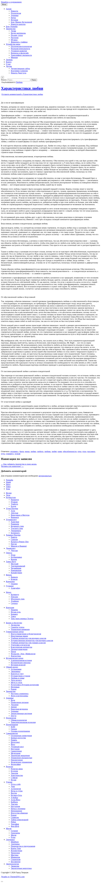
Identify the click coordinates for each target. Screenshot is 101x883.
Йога (13, 744)
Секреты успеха (17, 627)
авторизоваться (45, 476)
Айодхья (14, 513)
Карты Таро (16, 848)
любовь (47, 451)
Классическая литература (21, 647)
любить (40, 451)
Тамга (13, 616)
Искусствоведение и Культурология (26, 634)
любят (54, 451)
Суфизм (14, 778)
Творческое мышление (20, 755)
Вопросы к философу (20, 53)
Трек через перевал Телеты (22, 619)
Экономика (15, 671)
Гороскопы (15, 833)
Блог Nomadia (11, 26)
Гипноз (14, 729)
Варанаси (15, 517)
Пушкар (14, 502)
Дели (8, 495)
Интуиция (15, 749)
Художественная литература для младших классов (32, 640)
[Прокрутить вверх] (2, 881)
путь (3, 454)
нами (60, 451)
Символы (15, 817)
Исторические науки (14, 658)
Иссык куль (16, 612)
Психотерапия (12, 724)
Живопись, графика (19, 42)
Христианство (17, 775)
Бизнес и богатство (14, 623)
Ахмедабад (15, 588)
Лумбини (15, 601)
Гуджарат (10, 586)
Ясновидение (16, 851)
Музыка (14, 40)
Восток (14, 793)
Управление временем (20, 629)
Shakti (8, 482)
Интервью (15, 687)
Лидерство (15, 625)
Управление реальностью (21, 758)
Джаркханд (10, 548)
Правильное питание (20, 702)
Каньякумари (16, 573)
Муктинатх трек (18, 599)
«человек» (14, 451)
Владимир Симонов (19, 71)
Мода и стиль (16, 682)
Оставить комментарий (22, 94)
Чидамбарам (16, 568)
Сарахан (14, 539)
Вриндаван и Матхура (20, 515)
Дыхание (14, 705)
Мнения (14, 57)
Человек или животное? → (12, 466)
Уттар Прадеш (12, 508)
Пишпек (14, 610)
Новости (14, 11)
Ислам (13, 780)
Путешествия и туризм (20, 676)
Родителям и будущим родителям (25, 685)
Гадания (14, 831)
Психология (16, 13)
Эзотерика (10, 840)
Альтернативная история (21, 660)
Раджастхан (11, 497)
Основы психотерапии (20, 731)
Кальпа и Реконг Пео (20, 542)
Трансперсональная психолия (23, 722)
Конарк (14, 559)
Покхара (14, 597)
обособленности (70, 451)
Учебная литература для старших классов (28, 643)
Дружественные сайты (20, 68)
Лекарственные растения (21, 713)
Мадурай (14, 564)
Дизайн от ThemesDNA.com (13, 877)
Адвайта (14, 797)
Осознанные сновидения (21, 736)
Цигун (13, 716)
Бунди (13, 506)
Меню (4, 4)
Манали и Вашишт (19, 546)
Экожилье (15, 866)
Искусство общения (19, 813)
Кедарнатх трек (17, 526)
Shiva (8, 484)
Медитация (15, 753)
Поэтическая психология (21, 46)
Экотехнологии (12, 864)
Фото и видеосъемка (19, 696)
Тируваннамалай (18, 566)
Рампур (14, 537)
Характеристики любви (22, 88)
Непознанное (16, 811)
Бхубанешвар (16, 557)
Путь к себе (16, 784)
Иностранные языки (19, 636)
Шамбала (15, 842)
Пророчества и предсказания (23, 846)
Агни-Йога (15, 800)
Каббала (14, 802)
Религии (9, 767)
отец (79, 451)
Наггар (14, 544)
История (14, 20)
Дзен (13, 786)
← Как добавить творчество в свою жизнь (19, 464)
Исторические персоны (21, 663)
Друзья (9, 66)
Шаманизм (15, 857)
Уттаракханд (11, 519)
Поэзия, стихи (17, 35)
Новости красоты (18, 24)
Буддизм (14, 771)
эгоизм (17, 454)
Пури (13, 555)
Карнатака (10, 581)
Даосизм (14, 773)
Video (8, 487)
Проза (13, 651)
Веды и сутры (17, 791)
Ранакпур (15, 500)
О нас (8, 64)
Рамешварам (16, 570)
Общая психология (19, 720)
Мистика (14, 855)
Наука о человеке (18, 809)
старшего (10, 454)
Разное (14, 689)
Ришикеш (15, 524)
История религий (18, 665)
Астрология (16, 789)
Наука (13, 18)
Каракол (14, 614)
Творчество (11, 29)
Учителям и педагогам (20, 645)
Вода (13, 700)
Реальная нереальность (20, 49)
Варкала (14, 577)
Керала (9, 575)
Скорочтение (16, 751)
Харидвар (15, 522)
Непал (8, 592)
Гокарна (14, 584)
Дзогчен (14, 804)
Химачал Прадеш (13, 535)
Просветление (17, 760)
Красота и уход (17, 674)
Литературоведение (19, 649)
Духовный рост (17, 747)
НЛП (13, 727)
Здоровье (14, 15)
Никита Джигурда (18, 73)
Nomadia (9, 480)
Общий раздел (12, 667)
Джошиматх (16, 531)
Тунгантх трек (17, 528)
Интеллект (15, 742)
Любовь (9, 60)
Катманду (15, 594)
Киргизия (10, 607)
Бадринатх (15, 533)
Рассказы (14, 37)
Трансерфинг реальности (21, 55)
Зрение (14, 707)
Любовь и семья (17, 678)
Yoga (8, 489)
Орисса (9, 553)
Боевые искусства (18, 738)
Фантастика (16, 656)
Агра (13, 511)
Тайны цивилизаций (19, 820)
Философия (16, 764)
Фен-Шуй (15, 826)
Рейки (13, 822)
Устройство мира (13, 44)
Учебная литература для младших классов (28, 638)
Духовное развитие (19, 51)
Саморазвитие (12, 733)
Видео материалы (18, 33)
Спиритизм (15, 859)
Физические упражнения (21, 762)
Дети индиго (16, 680)
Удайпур (14, 504)
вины (27, 451)
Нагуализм (15, 806)
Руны (13, 837)
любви (33, 451)
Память (14, 740)
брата (21, 451)
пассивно (91, 451)
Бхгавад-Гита (16, 795)
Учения (9, 782)
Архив (8, 9)
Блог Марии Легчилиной (21, 22)
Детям (13, 31)
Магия (8, 828)
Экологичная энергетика (21, 868)
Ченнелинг (15, 853)
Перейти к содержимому (11, 2)
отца (84, 451)
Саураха (14, 603)
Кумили (14, 579)
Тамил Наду (11, 562)
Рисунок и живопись (19, 694)
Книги (8, 62)
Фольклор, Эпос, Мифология (23, 654)
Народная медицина (19, 709)
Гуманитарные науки (15, 632)
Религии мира (17, 769)
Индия (8, 493)
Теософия (15, 824)
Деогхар (14, 550)
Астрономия (16, 669)
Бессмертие (15, 862)
